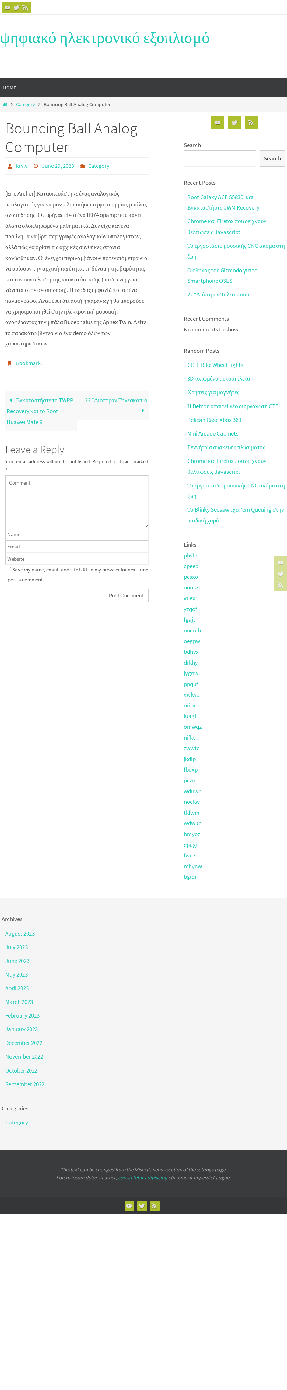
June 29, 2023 (58, 165)
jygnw (191, 673)
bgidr (190, 877)
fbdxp (191, 769)
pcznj (190, 780)
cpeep (191, 566)
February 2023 (22, 1015)
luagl (190, 716)
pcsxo (191, 577)
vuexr (190, 598)
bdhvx (191, 652)
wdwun (193, 823)
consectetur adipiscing (142, 1177)
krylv (21, 165)
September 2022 (24, 1084)
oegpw (192, 641)
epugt (191, 845)
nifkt (189, 737)
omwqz (193, 727)
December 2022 (23, 1043)
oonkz (191, 587)
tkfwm (192, 812)
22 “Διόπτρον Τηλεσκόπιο (116, 396)
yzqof (190, 609)
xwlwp (192, 694)
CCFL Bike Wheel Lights (215, 365)
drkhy (191, 662)
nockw (192, 802)
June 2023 (17, 961)
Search (192, 145)
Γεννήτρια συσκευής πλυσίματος (226, 447)
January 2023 (21, 1029)
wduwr (192, 791)
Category (25, 105)
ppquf (191, 684)
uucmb (192, 630)
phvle (190, 555)
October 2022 (21, 1070)
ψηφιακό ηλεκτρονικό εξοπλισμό (105, 37)
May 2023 (16, 974)
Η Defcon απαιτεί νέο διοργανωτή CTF (232, 406)
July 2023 (16, 947)
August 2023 (20, 933)
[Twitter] (16, 7)
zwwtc (192, 748)
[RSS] (25, 7)
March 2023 (19, 1002)
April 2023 (17, 988)
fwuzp (191, 855)
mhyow (193, 866)
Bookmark (28, 360)
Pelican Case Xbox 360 (214, 420)
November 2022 (24, 1056)
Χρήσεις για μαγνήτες (213, 392)
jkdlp (190, 759)
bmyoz (192, 834)
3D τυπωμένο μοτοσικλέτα (218, 378)
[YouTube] (7, 7)
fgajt (189, 619)
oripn (190, 705)
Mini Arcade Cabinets (212, 433)
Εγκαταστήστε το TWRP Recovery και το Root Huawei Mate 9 (40, 407)
